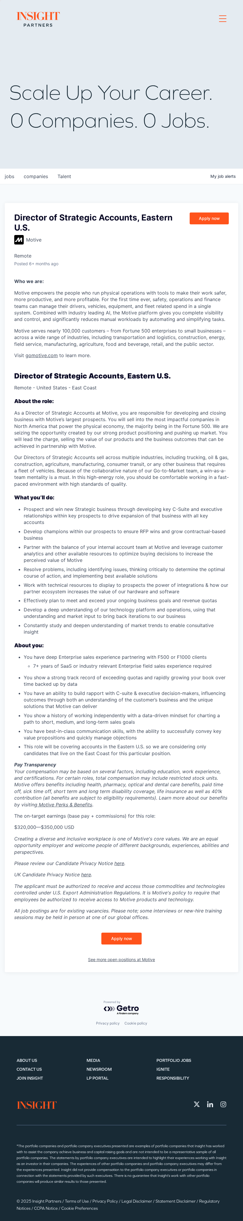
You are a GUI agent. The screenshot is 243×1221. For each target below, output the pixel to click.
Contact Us (29, 1069)
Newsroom (99, 1069)
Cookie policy (135, 1023)
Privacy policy (108, 1023)
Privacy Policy (105, 1201)
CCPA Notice (46, 1208)
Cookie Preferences (79, 1208)
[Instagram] (223, 1104)
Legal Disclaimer (137, 1201)
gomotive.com (41, 355)
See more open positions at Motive (121, 959)
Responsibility (172, 1078)
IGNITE (163, 1069)
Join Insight (30, 1078)
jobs (9, 176)
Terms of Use (77, 1201)
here (119, 863)
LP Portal (97, 1078)
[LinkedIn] (210, 1104)
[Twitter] (197, 1104)
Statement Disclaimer (176, 1201)
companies (36, 176)
